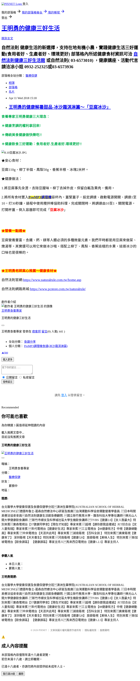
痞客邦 (36, 331)
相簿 (12, 82)
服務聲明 (104, 630)
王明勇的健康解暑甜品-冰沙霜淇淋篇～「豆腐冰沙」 (60, 107)
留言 (44, 331)
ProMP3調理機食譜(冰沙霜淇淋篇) (46, 346)
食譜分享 (30, 341)
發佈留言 (7, 381)
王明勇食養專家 (11, 310)
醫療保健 (31, 75)
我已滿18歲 (9, 673)
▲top (4, 352)
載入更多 (7, 359)
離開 (21, 673)
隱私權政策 (90, 630)
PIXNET (43, 630)
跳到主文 (7, 38)
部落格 (13, 87)
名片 (12, 91)
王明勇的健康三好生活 (30, 28)
